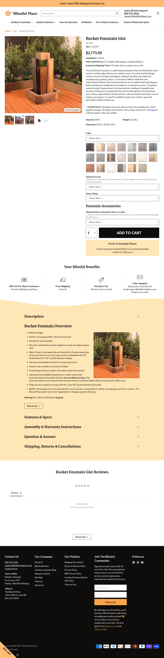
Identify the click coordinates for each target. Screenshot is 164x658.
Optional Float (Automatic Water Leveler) (105, 212)
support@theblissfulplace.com (137, 16)
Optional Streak (93, 177)
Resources (39, 585)
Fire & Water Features (107, 22)
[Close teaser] (17, 655)
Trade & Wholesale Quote (136, 22)
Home (7, 31)
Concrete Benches (68, 22)
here (153, 110)
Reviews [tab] (14, 493)
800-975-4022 (11, 562)
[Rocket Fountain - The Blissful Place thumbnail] (43, 120)
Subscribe (110, 602)
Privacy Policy (70, 570)
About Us (39, 562)
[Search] (117, 13)
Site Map (39, 577)
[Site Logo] (21, 13)
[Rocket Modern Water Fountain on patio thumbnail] (9, 120)
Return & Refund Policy (74, 566)
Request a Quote (42, 573)
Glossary (39, 581)
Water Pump (92, 193)
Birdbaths (87, 22)
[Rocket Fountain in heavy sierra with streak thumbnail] (29, 120)
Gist (15, 31)
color (88, 133)
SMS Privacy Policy (73, 573)
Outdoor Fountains (21, 22)
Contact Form (11, 568)
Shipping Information (73, 562)
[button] (8, 649)
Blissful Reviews (42, 566)
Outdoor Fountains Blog (45, 570)
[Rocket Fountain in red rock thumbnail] (19, 120)
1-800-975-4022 (120, 252)
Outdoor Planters (45, 22)
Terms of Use (70, 584)
